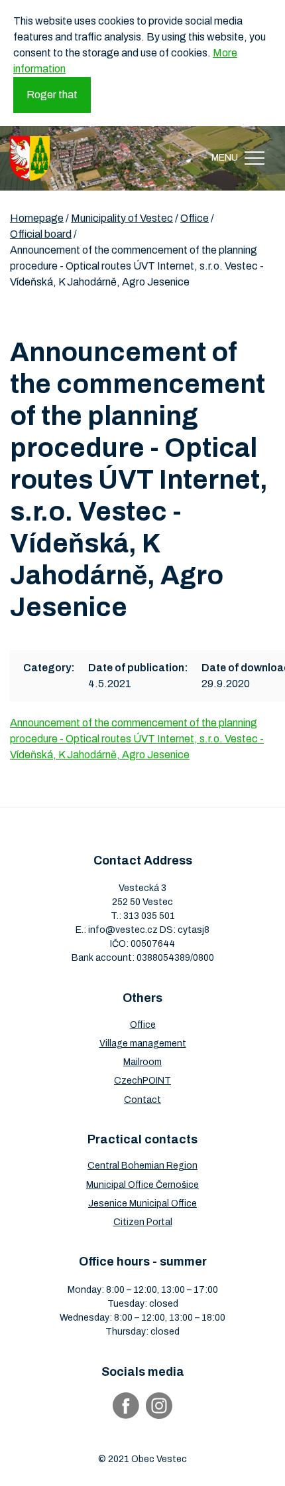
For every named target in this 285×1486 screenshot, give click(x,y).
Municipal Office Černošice (142, 1185)
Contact (142, 1100)
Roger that (52, 94)
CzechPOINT (142, 1081)
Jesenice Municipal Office (142, 1203)
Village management (142, 1043)
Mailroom (142, 1062)
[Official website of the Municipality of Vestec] (30, 158)
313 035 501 (149, 916)
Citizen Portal (142, 1222)
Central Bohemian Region (142, 1166)
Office (143, 1025)
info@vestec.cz (123, 930)
